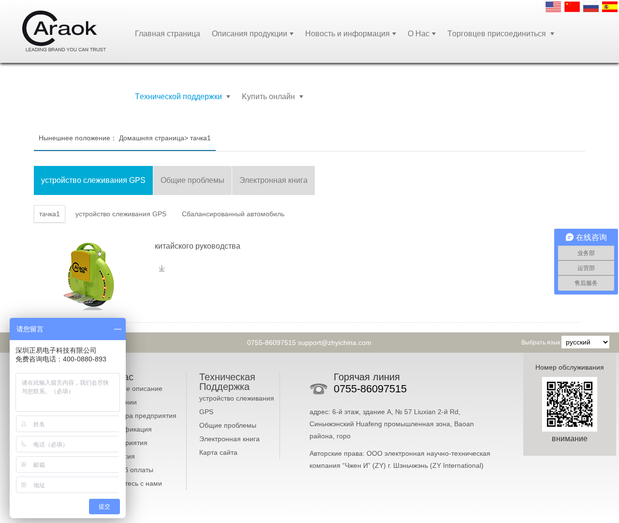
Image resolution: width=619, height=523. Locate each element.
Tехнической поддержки (179, 96)
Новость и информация (347, 34)
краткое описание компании (134, 395)
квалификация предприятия (129, 436)
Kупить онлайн (269, 96)
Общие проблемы (227, 425)
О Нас (418, 34)
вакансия (120, 456)
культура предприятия (141, 415)
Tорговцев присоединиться (497, 34)
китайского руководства (198, 246)
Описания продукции (249, 34)
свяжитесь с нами (134, 483)
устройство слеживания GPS (236, 405)
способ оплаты (129, 470)
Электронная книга (229, 439)
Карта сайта (218, 452)
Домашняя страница (151, 138)
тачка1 (200, 138)
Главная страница (167, 34)
